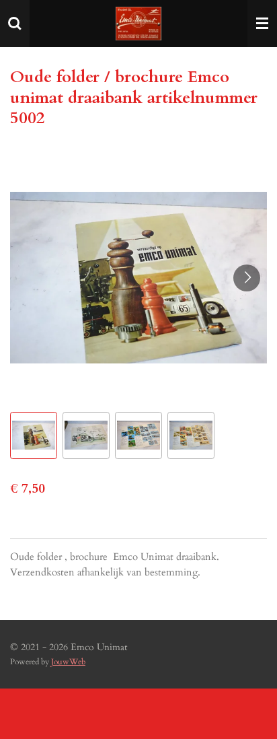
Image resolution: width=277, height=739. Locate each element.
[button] (33, 435)
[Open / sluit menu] (262, 23)
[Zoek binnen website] (15, 23)
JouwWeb (68, 661)
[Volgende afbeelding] (246, 278)
